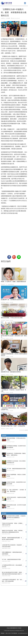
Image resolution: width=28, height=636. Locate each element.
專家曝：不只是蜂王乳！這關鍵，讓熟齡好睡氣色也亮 (13, 281)
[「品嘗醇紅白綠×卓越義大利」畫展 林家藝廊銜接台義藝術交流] (9, 257)
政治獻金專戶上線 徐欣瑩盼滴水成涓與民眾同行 (12, 299)
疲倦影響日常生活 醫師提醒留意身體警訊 (11, 371)
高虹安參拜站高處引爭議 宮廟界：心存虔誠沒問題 (13, 426)
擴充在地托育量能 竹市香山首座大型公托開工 (12, 317)
